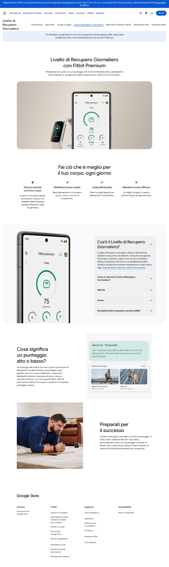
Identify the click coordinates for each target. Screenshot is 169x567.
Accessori (80, 13)
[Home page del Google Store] (4, 13)
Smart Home (60, 13)
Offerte (90, 13)
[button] (140, 13)
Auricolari (48, 13)
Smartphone (15, 13)
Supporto (100, 13)
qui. (112, 37)
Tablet (71, 13)
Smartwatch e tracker (32, 13)
